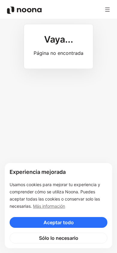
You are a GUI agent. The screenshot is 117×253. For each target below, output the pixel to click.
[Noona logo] (24, 10)
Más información (49, 206)
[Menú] (107, 9)
